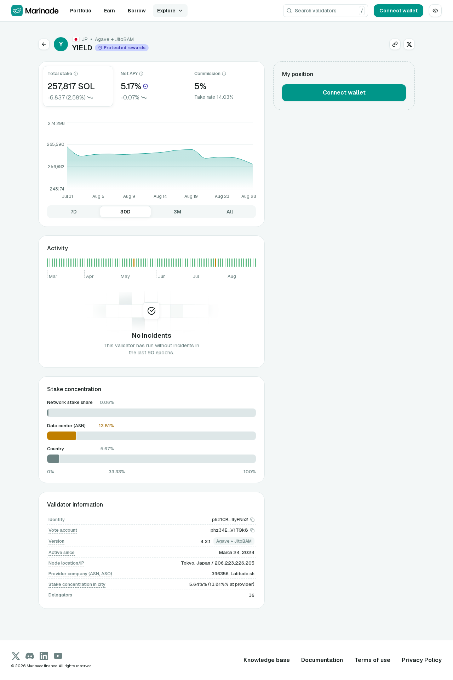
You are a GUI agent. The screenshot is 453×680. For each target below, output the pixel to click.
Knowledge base (266, 660)
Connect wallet (398, 10)
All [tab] (229, 211)
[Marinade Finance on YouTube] (58, 656)
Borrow (137, 10)
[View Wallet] (435, 10)
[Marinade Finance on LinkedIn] (44, 656)
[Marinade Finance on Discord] (29, 656)
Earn (109, 10)
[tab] (78, 86)
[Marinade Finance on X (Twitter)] (15, 656)
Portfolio (80, 10)
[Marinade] (35, 10)
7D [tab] (73, 211)
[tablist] (151, 211)
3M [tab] (177, 211)
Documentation (322, 660)
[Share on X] (409, 44)
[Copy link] (395, 44)
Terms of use (372, 660)
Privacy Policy (422, 660)
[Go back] (44, 44)
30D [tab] (125, 211)
